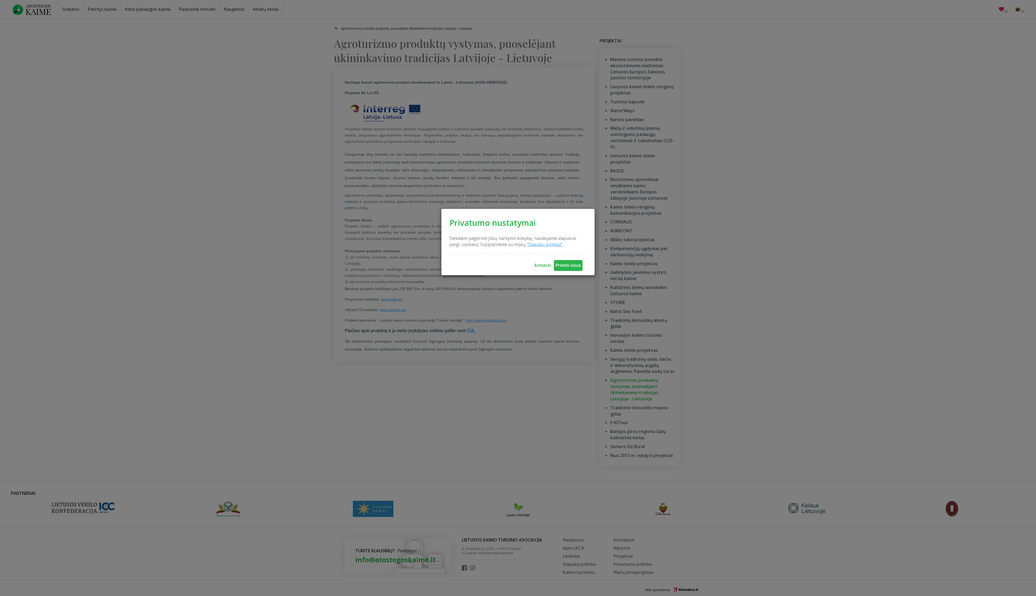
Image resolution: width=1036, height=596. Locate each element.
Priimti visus (568, 265)
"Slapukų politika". (545, 244)
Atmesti (542, 265)
